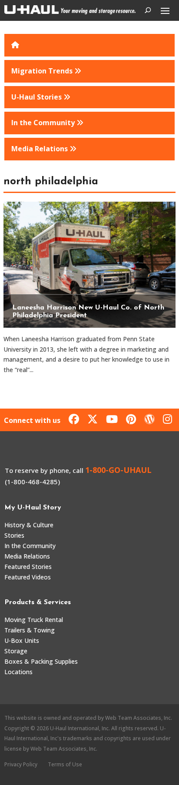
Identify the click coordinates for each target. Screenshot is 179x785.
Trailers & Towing (29, 630)
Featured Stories (28, 566)
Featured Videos (27, 577)
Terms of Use (65, 764)
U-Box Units (21, 640)
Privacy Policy (20, 764)
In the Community (30, 546)
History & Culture (28, 525)
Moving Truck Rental (33, 619)
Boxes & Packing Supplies (41, 661)
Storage (15, 651)
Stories (14, 535)
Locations (18, 672)
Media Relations (27, 556)
